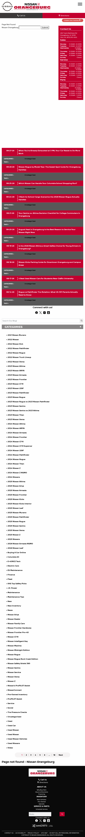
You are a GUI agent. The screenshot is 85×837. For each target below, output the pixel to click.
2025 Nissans (14, 539)
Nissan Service (14, 672)
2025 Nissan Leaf (15, 508)
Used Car (12, 725)
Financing (41, 794)
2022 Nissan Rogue (16, 353)
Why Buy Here (41, 790)
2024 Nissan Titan (16, 463)
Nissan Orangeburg (10, 27)
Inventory (42, 797)
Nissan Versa (13, 676)
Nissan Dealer (14, 619)
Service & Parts (41, 806)
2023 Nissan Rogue (16, 397)
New (10, 601)
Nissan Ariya (13, 614)
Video (10, 747)
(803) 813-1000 (72, 37)
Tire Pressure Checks (17, 712)
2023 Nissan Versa (16, 419)
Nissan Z (11, 681)
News (10, 610)
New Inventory (14, 605)
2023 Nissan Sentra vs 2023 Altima (23, 410)
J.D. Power (12, 588)
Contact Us (9, 833)
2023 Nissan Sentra (16, 406)
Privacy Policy (33, 833)
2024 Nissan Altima (16, 424)
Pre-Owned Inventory (17, 694)
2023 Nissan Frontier (17, 379)
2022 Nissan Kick (15, 344)
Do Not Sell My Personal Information (64, 833)
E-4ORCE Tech (14, 561)
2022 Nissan (13, 339)
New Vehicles (41, 800)
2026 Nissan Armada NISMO (20, 543)
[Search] (81, 321)
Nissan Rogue (14, 654)
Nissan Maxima (14, 645)
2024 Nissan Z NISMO (17, 472)
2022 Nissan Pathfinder (18, 348)
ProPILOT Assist (15, 699)
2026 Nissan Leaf (15, 548)
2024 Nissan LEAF (16, 450)
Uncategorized (14, 716)
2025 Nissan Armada (17, 490)
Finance (11, 574)
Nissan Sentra (14, 668)
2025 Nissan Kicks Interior (20, 503)
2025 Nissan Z (14, 534)
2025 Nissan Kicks (16, 499)
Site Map (44, 833)
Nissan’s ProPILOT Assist (19, 685)
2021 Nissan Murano (17, 335)
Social (10, 708)
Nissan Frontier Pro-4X (18, 632)
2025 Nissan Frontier (17, 495)
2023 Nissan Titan (16, 415)
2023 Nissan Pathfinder (18, 392)
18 (54, 755)
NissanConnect (15, 690)
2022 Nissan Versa (16, 361)
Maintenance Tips (16, 597)
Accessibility (20, 833)
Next (61, 755)
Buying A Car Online (17, 552)
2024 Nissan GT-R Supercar (20, 446)
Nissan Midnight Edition (19, 650)
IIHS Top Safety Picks (17, 583)
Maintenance (14, 592)
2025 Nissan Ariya (16, 486)
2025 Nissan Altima (16, 481)
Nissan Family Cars (16, 623)
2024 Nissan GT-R (15, 441)
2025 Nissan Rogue (16, 521)
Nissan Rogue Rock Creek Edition (23, 659)
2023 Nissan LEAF (16, 388)
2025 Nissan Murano (17, 512)
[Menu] (80, 4)
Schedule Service (42, 809)
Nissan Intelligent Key (18, 641)
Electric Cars (13, 566)
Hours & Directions (41, 792)
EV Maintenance (15, 570)
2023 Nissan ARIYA (16, 370)
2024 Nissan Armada (17, 432)
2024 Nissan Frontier (17, 437)
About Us (41, 787)
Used (10, 721)
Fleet (10, 579)
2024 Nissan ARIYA (16, 428)
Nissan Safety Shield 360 (19, 663)
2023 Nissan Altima (16, 366)
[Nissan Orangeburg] (32, 6)
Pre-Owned (42, 802)
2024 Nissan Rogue (16, 459)
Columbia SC (13, 557)
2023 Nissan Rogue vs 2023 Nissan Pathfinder (29, 401)
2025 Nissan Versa (16, 530)
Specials (41, 804)
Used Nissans (14, 743)
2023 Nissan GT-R (15, 384)
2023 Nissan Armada (17, 375)
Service (11, 703)
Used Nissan (13, 730)
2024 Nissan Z (14, 468)
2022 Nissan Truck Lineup (19, 357)
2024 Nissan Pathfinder (18, 455)
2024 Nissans (14, 477)
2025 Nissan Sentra (16, 526)
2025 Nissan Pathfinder (18, 517)
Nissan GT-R (13, 637)
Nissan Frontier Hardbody (19, 628)
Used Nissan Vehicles (17, 739)
